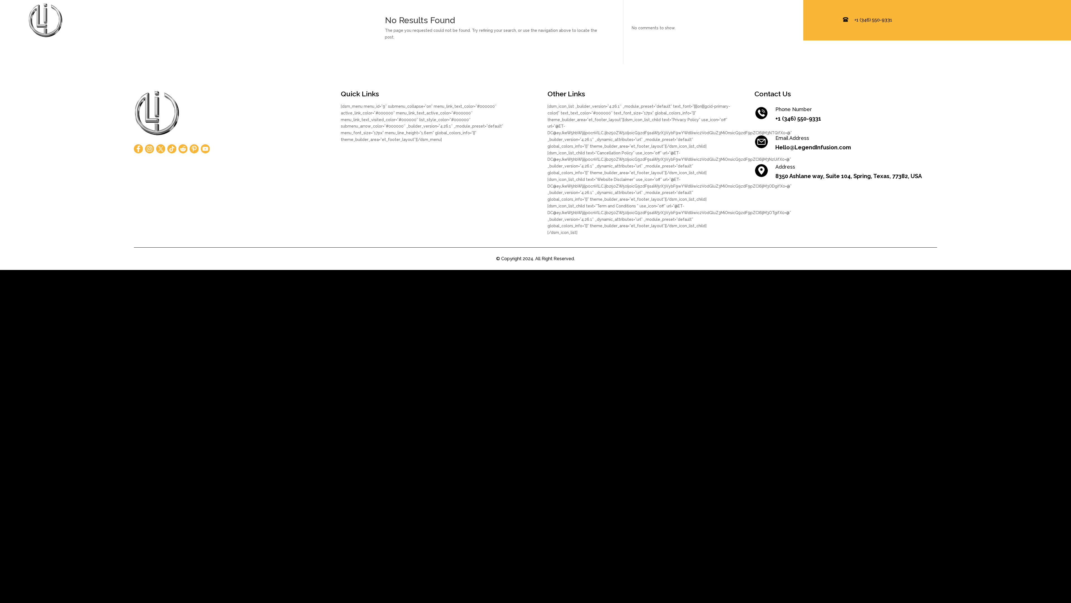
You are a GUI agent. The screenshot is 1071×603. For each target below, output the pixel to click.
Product (720, 20)
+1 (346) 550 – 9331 (768, 20)
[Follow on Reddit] (182, 148)
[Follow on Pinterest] (194, 148)
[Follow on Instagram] (149, 148)
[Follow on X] (160, 148)
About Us (644, 20)
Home (609, 20)
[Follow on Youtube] (205, 148)
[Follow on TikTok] (171, 148)
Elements (682, 20)
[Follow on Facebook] (138, 148)
